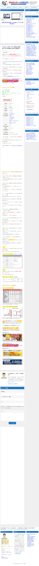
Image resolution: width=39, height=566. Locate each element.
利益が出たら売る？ (29, 71)
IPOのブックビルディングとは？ (31, 23)
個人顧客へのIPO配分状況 (31, 536)
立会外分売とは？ (28, 35)
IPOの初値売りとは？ (29, 28)
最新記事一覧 (9, 7)
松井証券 (10, 122)
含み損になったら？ (29, 70)
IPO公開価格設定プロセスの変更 (31, 53)
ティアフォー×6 (29, 97)
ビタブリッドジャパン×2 (30, 94)
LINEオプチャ (21, 7)
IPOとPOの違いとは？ (29, 34)
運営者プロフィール (4, 557)
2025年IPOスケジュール (29, 124)
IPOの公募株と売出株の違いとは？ (31, 33)
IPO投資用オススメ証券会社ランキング (12, 325)
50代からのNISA (28, 65)
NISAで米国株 (28, 81)
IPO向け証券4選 (33, 7)
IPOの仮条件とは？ (29, 22)
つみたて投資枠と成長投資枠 (30, 64)
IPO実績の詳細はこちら (30, 109)
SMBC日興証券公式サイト (16, 78)
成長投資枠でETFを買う (29, 72)
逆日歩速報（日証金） (30, 543)
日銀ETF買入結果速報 (30, 541)
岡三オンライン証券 (12, 120)
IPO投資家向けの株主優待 (30, 54)
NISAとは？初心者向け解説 (30, 63)
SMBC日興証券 (9, 76)
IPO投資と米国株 (28, 84)
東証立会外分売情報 (30, 540)
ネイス (28, 96)
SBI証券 (10, 115)
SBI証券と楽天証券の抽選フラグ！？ (31, 136)
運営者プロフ (27, 7)
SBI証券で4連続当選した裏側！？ (31, 135)
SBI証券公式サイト (6, 348)
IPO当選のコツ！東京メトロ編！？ (31, 139)
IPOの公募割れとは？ (29, 29)
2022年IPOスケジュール (29, 120)
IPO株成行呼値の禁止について (30, 50)
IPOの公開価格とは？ (29, 27)
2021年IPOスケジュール (29, 119)
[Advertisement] (12, 35)
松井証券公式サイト (6, 332)
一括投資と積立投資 (29, 69)
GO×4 (28, 95)
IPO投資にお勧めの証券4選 (30, 18)
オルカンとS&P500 (29, 66)
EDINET (28, 535)
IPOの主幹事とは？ (29, 21)
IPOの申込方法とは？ (29, 24)
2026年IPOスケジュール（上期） (31, 125)
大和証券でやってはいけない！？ (31, 134)
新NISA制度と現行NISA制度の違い (31, 55)
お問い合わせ (15, 7)
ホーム (4, 7)
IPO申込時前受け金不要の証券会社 (31, 48)
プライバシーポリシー (4, 558)
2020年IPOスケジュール (29, 118)
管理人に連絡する (18, 553)
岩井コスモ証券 (11, 117)
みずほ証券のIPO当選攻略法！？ (31, 133)
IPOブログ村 (29, 546)
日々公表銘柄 (29, 542)
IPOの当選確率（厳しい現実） (30, 44)
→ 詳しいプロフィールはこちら (13, 383)
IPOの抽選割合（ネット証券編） (31, 49)
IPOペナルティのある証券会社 (30, 45)
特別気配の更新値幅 (30, 537)
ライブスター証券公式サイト (8, 358)
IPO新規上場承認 (5, 52)
